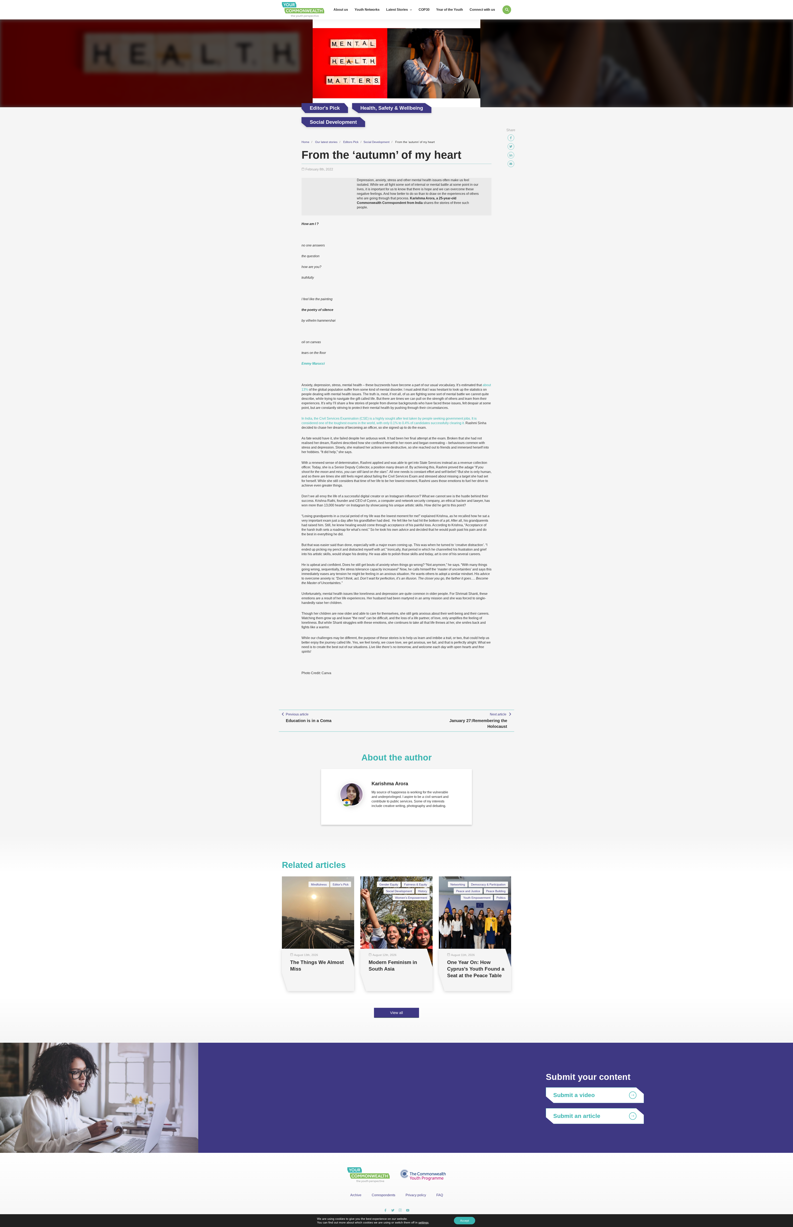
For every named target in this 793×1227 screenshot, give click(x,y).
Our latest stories (326, 142)
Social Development (376, 142)
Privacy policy (416, 1195)
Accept (464, 1220)
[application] (410, 9)
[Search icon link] (506, 9)
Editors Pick (351, 142)
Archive (355, 1195)
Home (305, 142)
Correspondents (383, 1195)
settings (423, 1222)
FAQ (439, 1195)
